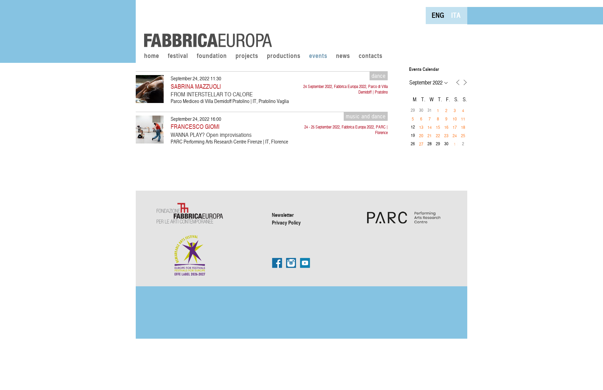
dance (379, 76)
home (151, 56)
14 (429, 127)
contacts (370, 56)
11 (463, 119)
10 (455, 119)
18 (463, 127)
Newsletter (283, 215)
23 (446, 135)
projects (247, 56)
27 (421, 144)
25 (463, 135)
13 (421, 127)
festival (178, 56)
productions (283, 56)
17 (455, 127)
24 (455, 135)
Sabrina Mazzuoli (196, 86)
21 (429, 135)
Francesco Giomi (195, 126)
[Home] (205, 24)
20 (421, 135)
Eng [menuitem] (438, 15)
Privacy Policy (286, 222)
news (343, 56)
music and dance (366, 116)
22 (438, 135)
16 (446, 127)
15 (438, 127)
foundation (212, 56)
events (318, 56)
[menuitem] (438, 15)
